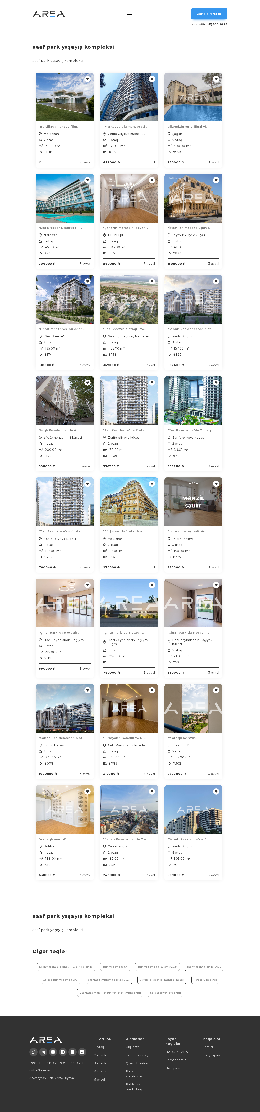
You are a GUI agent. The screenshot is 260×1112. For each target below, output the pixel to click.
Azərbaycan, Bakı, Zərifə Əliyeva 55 (53, 1078)
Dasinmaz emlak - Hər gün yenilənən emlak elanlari (110, 992)
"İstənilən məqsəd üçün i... (189, 228)
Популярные (212, 1055)
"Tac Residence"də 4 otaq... (62, 531)
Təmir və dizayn (138, 1055)
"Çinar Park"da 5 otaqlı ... (124, 633)
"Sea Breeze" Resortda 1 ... (60, 228)
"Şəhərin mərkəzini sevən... (125, 228)
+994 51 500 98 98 (42, 1063)
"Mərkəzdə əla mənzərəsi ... (125, 126)
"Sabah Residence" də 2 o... (126, 839)
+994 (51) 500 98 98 (210, 24)
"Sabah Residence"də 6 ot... (62, 738)
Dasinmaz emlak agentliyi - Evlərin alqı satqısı (66, 966)
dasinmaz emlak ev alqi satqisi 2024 (109, 979)
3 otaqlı (100, 1063)
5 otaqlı (100, 1079)
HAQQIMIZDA (177, 1052)
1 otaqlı (100, 1047)
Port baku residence (205, 979)
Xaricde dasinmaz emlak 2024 (61, 979)
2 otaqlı (100, 1055)
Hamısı (207, 1047)
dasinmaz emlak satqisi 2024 (204, 966)
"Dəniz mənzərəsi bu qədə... (62, 329)
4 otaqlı (100, 1071)
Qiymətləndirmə (138, 1063)
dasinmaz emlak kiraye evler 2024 (157, 966)
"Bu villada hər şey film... (59, 126)
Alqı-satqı (133, 1047)
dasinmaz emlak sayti (115, 966)
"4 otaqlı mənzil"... (54, 839)
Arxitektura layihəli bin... (188, 531)
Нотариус (173, 1068)
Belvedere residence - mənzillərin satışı (162, 979)
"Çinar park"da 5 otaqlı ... (59, 633)
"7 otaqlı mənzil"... (183, 738)
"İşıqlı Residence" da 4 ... (59, 430)
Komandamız (176, 1060)
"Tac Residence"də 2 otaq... (126, 430)
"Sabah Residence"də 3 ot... (190, 329)
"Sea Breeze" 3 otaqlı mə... (125, 329)
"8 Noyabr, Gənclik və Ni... (124, 738)
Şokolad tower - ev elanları (165, 992)
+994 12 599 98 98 (71, 1063)
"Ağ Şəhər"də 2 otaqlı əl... (124, 531)
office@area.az (39, 1070)
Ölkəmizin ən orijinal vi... (188, 126)
